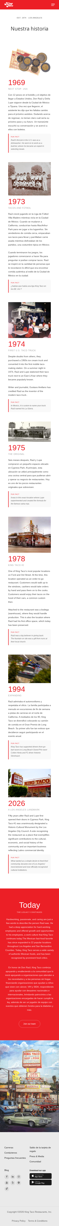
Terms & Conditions (37, 1221)
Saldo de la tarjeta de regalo (40, 1149)
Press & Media (37, 1156)
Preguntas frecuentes (15, 1158)
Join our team (29, 1024)
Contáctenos (10, 1152)
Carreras (8, 1147)
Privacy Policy (18, 1221)
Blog (6, 1170)
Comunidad (35, 1161)
